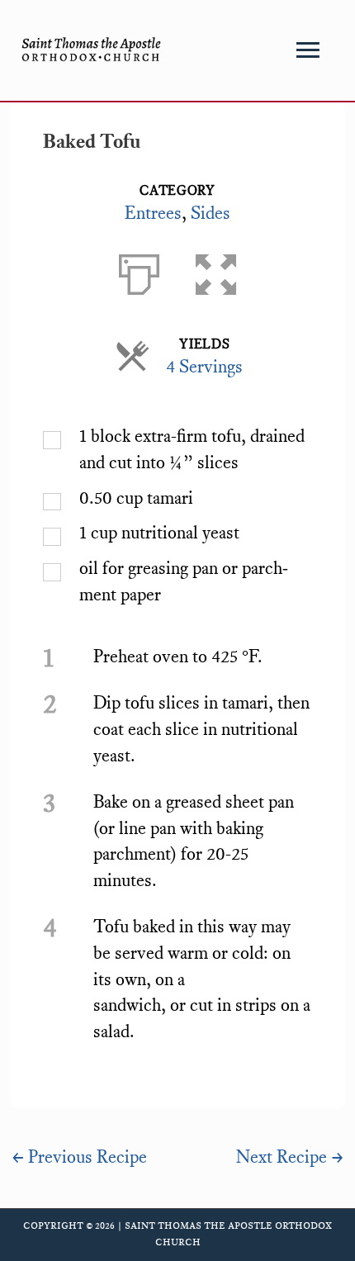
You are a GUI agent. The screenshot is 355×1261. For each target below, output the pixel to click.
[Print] (139, 271)
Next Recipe (289, 1157)
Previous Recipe (79, 1157)
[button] (216, 271)
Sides (210, 213)
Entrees (153, 213)
